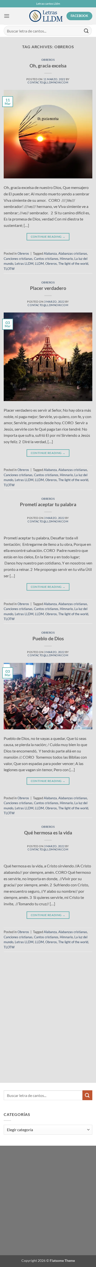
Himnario (66, 259)
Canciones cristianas (18, 259)
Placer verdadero (48, 288)
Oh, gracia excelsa (48, 65)
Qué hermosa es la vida (48, 832)
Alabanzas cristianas (72, 253)
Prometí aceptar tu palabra (48, 504)
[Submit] (86, 30)
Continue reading (48, 236)
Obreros (48, 59)
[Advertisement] (38, 1004)
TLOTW (9, 269)
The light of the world (73, 264)
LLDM (39, 264)
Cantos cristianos (46, 259)
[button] (7, 16)
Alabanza (50, 253)
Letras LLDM (24, 264)
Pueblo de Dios (48, 638)
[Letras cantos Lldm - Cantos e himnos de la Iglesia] (46, 16)
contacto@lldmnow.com (48, 82)
